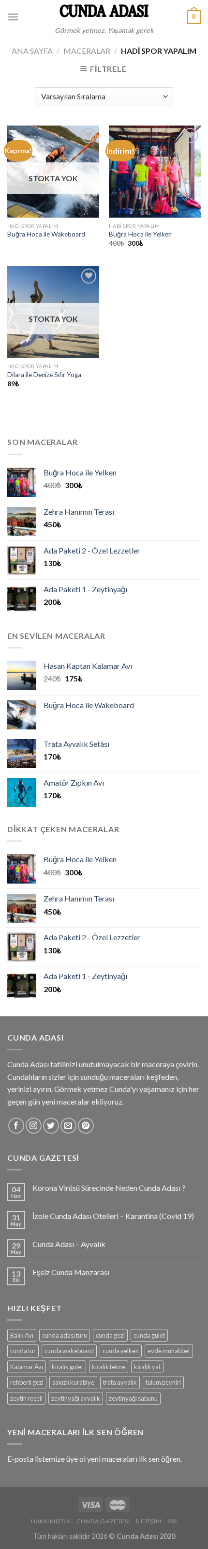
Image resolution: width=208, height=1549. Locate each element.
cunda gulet (149, 1335)
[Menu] (13, 17)
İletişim (149, 1521)
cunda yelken (121, 1351)
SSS (172, 1521)
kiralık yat (147, 1367)
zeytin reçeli (26, 1398)
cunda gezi (110, 1335)
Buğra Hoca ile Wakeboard (46, 234)
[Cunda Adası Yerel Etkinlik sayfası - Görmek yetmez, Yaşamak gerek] (104, 10)
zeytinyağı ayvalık (75, 1398)
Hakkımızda (50, 1521)
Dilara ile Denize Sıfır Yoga (44, 375)
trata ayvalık (120, 1382)
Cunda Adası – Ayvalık (68, 1244)
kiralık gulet (67, 1367)
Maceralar (86, 50)
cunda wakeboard (69, 1351)
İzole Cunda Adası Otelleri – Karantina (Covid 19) (113, 1215)
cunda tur (23, 1351)
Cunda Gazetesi (103, 1521)
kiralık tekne (108, 1367)
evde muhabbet (169, 1351)
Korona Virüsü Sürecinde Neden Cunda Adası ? (108, 1187)
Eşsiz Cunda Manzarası (70, 1272)
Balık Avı (21, 1335)
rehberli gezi (27, 1382)
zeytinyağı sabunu (133, 1398)
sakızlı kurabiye (73, 1382)
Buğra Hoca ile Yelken (140, 234)
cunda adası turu (64, 1335)
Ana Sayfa (32, 50)
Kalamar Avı (26, 1367)
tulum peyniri (163, 1382)
